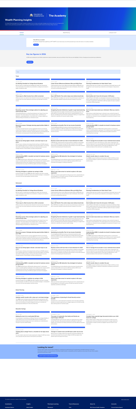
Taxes (18, 72)
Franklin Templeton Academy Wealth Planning (48, 355)
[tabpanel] (68, 128)
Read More (30, 62)
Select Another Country (125, 399)
